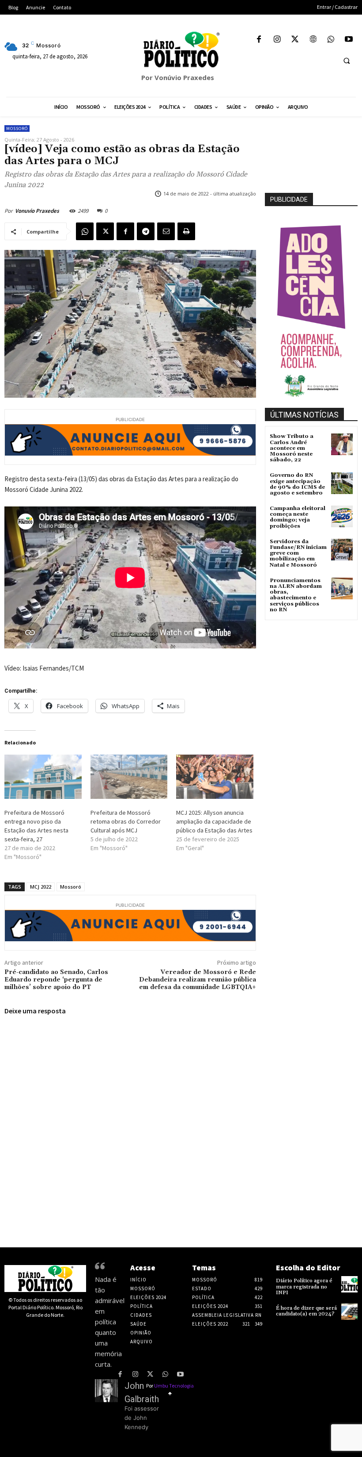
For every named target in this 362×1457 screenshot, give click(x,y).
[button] (347, 61)
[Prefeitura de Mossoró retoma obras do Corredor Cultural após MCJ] (129, 777)
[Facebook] (259, 40)
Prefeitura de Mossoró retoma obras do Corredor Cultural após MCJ (125, 821)
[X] (295, 40)
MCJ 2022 (40, 886)
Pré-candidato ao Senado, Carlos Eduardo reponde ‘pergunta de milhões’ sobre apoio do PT (56, 979)
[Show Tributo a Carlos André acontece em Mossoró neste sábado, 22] (342, 444)
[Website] (313, 40)
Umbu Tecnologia (174, 1385)
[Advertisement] (313, 666)
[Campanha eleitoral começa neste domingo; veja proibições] (342, 516)
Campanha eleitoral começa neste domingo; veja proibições (297, 517)
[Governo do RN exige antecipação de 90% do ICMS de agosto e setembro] (342, 483)
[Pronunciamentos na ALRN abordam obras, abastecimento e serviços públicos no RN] (342, 588)
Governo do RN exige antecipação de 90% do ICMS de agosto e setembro (297, 484)
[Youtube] (348, 40)
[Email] (166, 231)
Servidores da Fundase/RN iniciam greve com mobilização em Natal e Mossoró (298, 553)
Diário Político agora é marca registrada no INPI (304, 1286)
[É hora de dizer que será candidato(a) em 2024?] (349, 1312)
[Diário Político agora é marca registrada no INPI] (349, 1284)
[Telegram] (146, 231)
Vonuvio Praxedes (37, 211)
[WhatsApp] (331, 40)
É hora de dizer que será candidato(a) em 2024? (306, 1311)
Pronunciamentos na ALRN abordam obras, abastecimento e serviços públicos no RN (296, 595)
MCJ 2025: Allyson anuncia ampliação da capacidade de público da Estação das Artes (214, 821)
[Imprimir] (186, 231)
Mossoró (17, 128)
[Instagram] (277, 40)
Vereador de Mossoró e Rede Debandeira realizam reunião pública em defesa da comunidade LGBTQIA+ (197, 979)
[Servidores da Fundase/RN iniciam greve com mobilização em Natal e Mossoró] (342, 549)
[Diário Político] (181, 49)
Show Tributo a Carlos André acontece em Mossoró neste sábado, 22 (291, 448)
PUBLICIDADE (289, 199)
